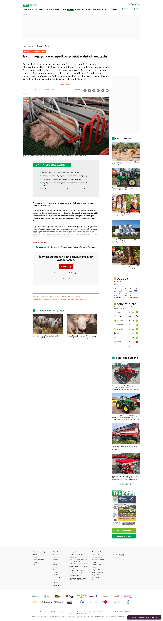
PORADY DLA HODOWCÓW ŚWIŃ (77, 299)
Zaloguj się (66, 278)
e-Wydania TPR (96, 570)
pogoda (122, 278)
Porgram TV (95, 575)
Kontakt (35, 554)
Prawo (46, 9)
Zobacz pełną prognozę (120, 297)
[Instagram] (129, 4)
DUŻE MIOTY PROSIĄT (59, 299)
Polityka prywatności (38, 559)
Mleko (64, 9)
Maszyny (58, 9)
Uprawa (51, 9)
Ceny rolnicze (85, 9)
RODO (34, 565)
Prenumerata (96, 9)
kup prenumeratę (124, 536)
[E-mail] (98, 90)
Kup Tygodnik (72, 557)
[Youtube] (132, 4)
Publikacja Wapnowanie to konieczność (79, 564)
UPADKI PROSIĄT (55, 296)
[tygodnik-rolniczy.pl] (30, 4)
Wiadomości (27, 9)
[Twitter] (136, 4)
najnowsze (123, 138)
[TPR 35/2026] (124, 508)
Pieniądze (39, 9)
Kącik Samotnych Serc (98, 572)
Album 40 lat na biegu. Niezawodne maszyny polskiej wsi (78, 560)
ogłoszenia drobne (127, 357)
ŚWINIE (78, 296)
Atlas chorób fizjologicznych (76, 570)
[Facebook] (126, 4)
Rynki (33, 9)
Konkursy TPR (95, 567)
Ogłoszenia (114, 9)
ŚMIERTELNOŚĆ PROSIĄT (40, 296)
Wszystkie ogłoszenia (126, 484)
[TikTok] (139, 4)
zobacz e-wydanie (123, 530)
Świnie (47, 46)
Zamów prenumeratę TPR (75, 554)
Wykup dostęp (66, 266)
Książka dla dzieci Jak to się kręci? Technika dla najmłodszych (77, 579)
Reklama (35, 557)
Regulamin (36, 562)
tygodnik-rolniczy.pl (29, 46)
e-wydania (105, 9)
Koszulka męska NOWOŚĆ (76, 573)
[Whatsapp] (102, 90)
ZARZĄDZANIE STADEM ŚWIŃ (42, 299)
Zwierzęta (70, 9)
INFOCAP (77, 9)
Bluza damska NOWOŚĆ (75, 575)
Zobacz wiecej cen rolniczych (122, 346)
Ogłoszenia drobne (97, 565)
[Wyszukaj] (136, 9)
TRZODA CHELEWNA (68, 296)
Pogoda (94, 562)
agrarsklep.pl (95, 577)
